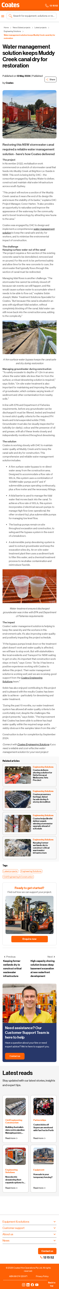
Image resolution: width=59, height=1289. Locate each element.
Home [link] (6, 27)
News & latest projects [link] (21, 27)
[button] (10, 4)
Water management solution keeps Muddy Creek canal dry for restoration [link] (29, 36)
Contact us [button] (47, 1251)
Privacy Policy (42, 1276)
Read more (10, 1138)
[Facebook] (32, 1284)
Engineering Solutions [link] (12, 31)
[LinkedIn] (28, 1284)
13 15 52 (48, 1257)
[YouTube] (36, 1284)
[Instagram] (23, 1284)
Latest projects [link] (40, 27)
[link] (41, 1257)
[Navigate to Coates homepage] (10, 5)
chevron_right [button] (16, 1138)
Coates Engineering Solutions (33, 744)
